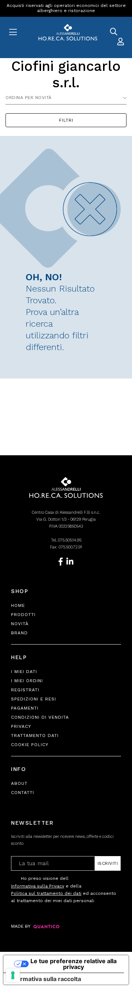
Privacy (21, 726)
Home (18, 605)
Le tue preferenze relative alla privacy (73, 963)
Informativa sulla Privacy (37, 886)
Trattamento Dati (35, 735)
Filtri (66, 120)
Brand (19, 632)
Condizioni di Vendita (40, 717)
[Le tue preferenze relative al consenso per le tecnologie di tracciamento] (13, 975)
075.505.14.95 (69, 540)
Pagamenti (24, 708)
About (19, 783)
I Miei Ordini (27, 680)
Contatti (22, 792)
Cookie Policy (29, 744)
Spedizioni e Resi (33, 699)
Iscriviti (108, 863)
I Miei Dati (24, 671)
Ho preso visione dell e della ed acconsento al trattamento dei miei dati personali (63, 889)
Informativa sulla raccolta (45, 979)
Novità (20, 623)
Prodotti (23, 614)
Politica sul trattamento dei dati (46, 893)
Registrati (25, 689)
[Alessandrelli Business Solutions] (66, 32)
